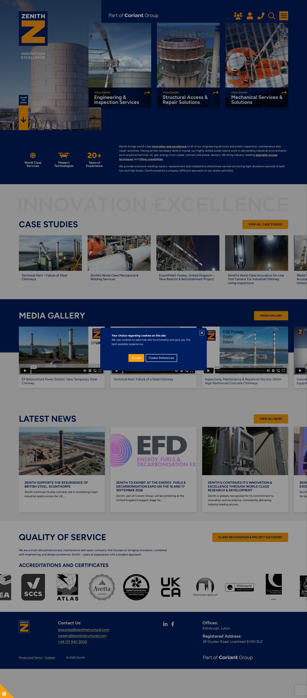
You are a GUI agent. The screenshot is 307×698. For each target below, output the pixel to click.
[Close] (202, 333)
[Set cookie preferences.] (7, 691)
